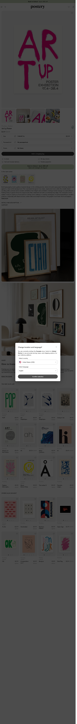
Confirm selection (37, 376)
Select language (23, 367)
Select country (23, 358)
